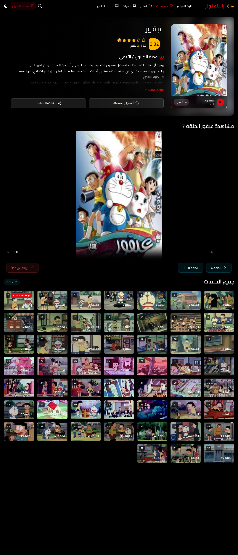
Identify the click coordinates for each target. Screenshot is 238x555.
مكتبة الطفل (105, 6)
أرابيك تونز (216, 6)
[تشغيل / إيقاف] (220, 102)
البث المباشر (184, 6)
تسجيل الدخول (21, 6)
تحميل (180, 102)
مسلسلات (162, 6)
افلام (143, 6)
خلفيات (127, 6)
